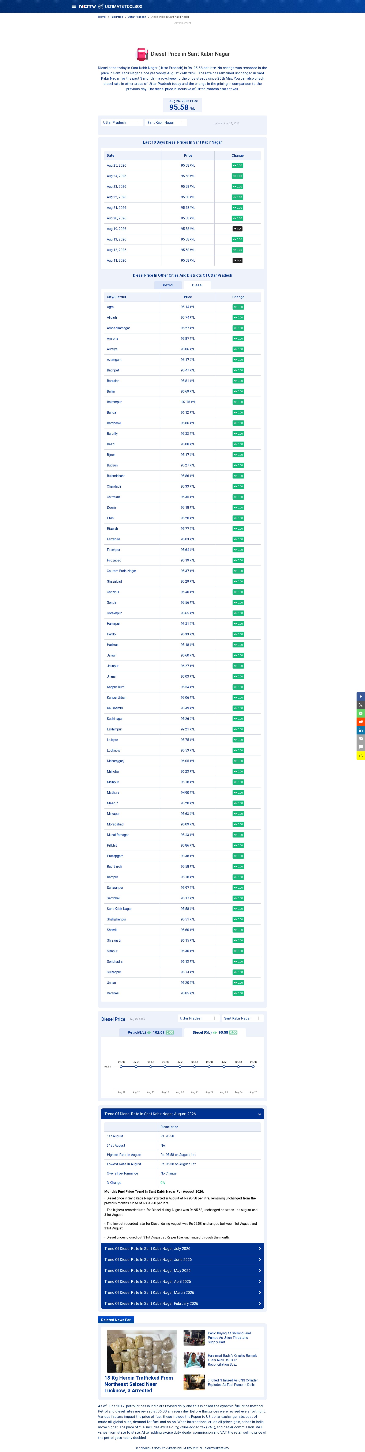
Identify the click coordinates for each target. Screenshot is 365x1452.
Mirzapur (113, 814)
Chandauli (114, 486)
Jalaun (111, 655)
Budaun (112, 465)
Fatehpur (113, 550)
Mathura (113, 793)
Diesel (197, 285)
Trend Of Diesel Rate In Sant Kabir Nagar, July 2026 (147, 1248)
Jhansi (111, 676)
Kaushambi (115, 708)
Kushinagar (115, 719)
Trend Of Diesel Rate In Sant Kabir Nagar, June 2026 (148, 1259)
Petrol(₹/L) (150, 1032)
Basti (110, 444)
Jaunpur (112, 666)
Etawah (112, 529)
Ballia (111, 391)
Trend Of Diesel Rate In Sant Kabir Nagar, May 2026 (147, 1270)
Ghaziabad (114, 581)
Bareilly (112, 434)
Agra (110, 307)
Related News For (116, 1320)
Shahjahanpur (116, 919)
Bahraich (113, 381)
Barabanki (114, 423)
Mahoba (113, 772)
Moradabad (115, 824)
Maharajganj (115, 761)
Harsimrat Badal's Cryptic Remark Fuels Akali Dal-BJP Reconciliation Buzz (232, 1360)
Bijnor (111, 455)
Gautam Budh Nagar (121, 571)
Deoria (111, 508)
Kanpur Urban (116, 698)
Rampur (112, 877)
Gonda (111, 603)
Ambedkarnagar (118, 328)
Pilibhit (112, 845)
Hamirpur (113, 624)
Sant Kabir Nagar (119, 909)
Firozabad (114, 560)
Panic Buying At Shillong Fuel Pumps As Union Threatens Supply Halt (229, 1337)
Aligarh (112, 317)
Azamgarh (114, 360)
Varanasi (113, 993)
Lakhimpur (114, 729)
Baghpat (113, 370)
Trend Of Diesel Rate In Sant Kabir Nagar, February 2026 (151, 1303)
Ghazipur (113, 592)
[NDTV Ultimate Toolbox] (110, 6)
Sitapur (112, 951)
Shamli (112, 930)
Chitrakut (113, 497)
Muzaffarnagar (118, 835)
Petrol (168, 285)
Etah (110, 518)
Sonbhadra (115, 962)
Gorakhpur (114, 613)
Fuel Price (116, 16)
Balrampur (114, 402)
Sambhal (113, 898)
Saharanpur (115, 888)
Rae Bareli (114, 867)
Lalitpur (112, 740)
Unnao (111, 983)
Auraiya (112, 349)
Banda (111, 413)
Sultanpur (114, 972)
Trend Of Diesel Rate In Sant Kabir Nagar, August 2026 (150, 1114)
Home (102, 16)
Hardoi (111, 634)
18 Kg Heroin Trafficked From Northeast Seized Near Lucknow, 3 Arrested (138, 1384)
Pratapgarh (115, 856)
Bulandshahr (116, 476)
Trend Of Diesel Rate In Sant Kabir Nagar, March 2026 (149, 1292)
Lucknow (113, 750)
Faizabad (113, 539)
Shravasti (114, 940)
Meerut (112, 803)
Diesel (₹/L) (215, 1032)
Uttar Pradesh (137, 16)
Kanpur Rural (116, 687)
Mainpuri (113, 782)
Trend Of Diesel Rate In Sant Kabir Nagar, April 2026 (147, 1281)
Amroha (112, 339)
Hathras (112, 645)
